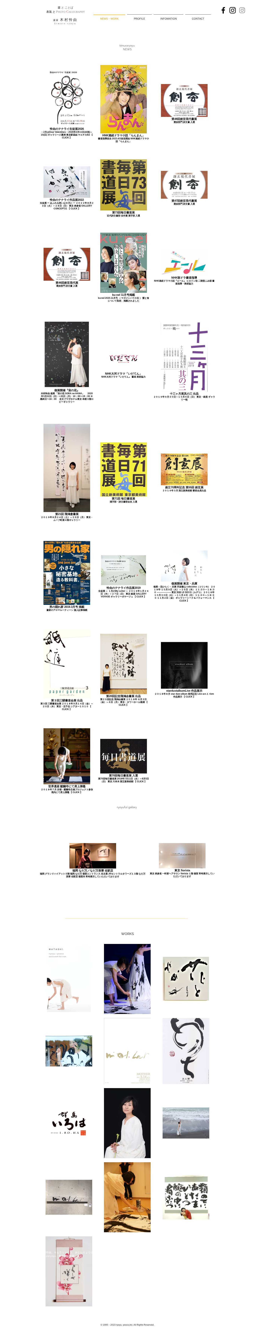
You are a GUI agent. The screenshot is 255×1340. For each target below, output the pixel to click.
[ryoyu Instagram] (232, 10)
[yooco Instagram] (242, 10)
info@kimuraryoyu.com (113, 1252)
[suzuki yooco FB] (223, 10)
